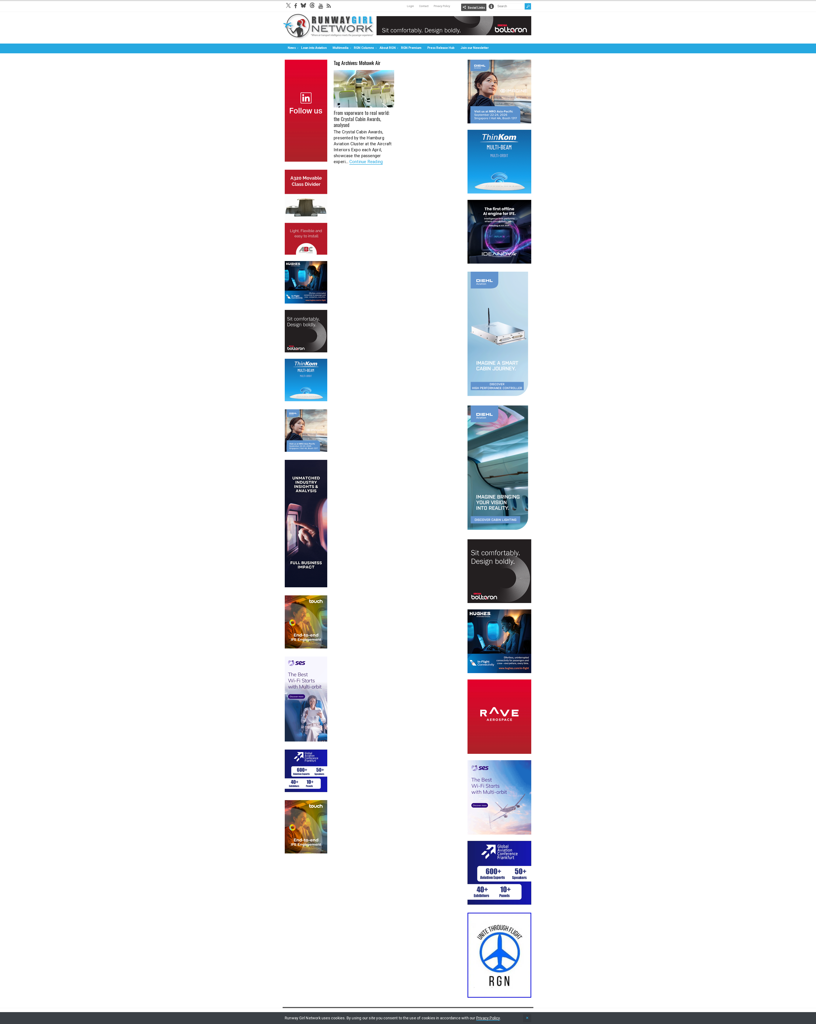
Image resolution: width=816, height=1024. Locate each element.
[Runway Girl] (328, 36)
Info (491, 6)
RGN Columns (364, 48)
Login (410, 6)
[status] (527, 1018)
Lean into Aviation (314, 48)
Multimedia (340, 48)
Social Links (476, 7)
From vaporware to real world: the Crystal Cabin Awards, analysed (361, 119)
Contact (424, 6)
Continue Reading (366, 161)
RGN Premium (411, 48)
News (292, 48)
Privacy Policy (442, 6)
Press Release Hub (441, 48)
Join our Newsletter (474, 48)
